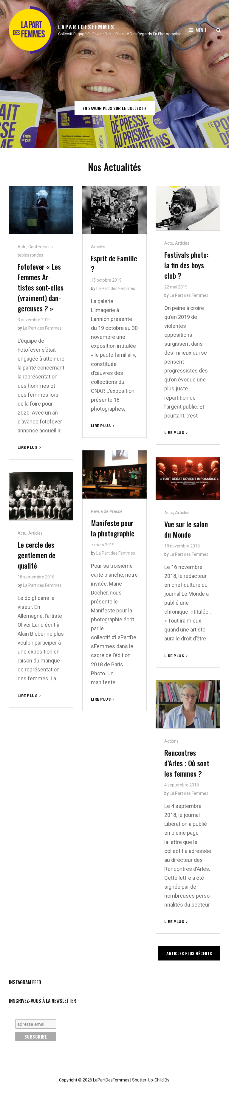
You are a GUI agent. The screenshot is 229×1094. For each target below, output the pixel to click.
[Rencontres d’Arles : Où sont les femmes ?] (188, 704)
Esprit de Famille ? (114, 263)
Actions (171, 741)
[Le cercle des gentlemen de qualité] (41, 496)
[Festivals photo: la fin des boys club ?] (188, 208)
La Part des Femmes (42, 328)
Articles (98, 246)
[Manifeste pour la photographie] (114, 474)
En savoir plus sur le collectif (119, 110)
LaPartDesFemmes (86, 27)
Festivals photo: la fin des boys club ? (186, 265)
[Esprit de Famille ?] (114, 210)
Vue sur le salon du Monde (186, 529)
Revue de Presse (107, 511)
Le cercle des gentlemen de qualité (36, 555)
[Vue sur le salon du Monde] (188, 478)
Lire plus (30, 448)
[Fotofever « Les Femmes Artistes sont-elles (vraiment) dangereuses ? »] (41, 210)
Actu (22, 246)
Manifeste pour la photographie (112, 528)
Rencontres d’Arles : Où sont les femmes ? (186, 763)
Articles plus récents (189, 953)
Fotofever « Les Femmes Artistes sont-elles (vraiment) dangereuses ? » (41, 287)
